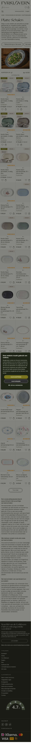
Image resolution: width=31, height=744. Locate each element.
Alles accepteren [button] (16, 377)
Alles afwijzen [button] (16, 381)
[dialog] (15, 371)
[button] (15, 385)
